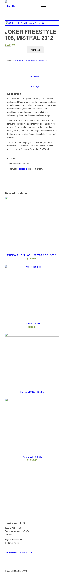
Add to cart (35, 49)
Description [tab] (32, 77)
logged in (23, 168)
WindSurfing (42, 60)
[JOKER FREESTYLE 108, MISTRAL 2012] (32, 23)
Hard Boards (19, 60)
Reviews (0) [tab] (32, 86)
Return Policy (11, 552)
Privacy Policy (25, 552)
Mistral (27, 60)
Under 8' (33, 60)
